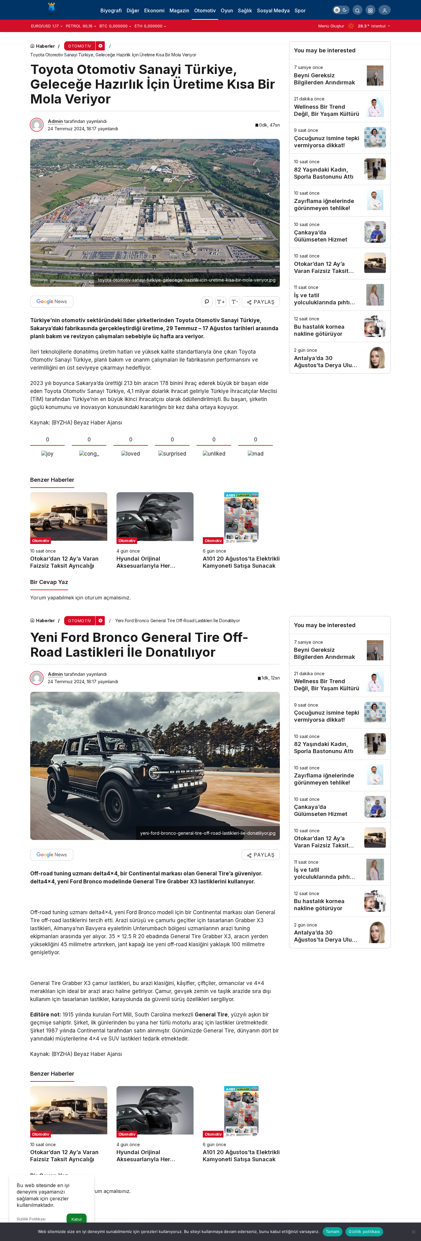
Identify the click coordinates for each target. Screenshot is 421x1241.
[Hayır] (413, 1232)
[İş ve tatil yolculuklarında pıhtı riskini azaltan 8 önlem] (339, 294)
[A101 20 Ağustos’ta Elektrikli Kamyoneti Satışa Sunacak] (241, 530)
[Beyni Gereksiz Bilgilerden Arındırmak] (339, 75)
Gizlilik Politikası (31, 1219)
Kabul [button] (77, 1219)
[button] (370, 10)
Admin (55, 121)
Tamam (332, 1231)
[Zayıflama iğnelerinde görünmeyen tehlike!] (339, 200)
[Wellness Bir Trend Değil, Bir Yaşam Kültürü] (339, 106)
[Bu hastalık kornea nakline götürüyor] (339, 326)
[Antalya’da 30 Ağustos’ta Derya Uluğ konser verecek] (339, 357)
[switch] (341, 10)
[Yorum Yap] (207, 301)
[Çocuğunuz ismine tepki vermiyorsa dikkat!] (339, 137)
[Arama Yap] (357, 10)
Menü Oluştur (331, 25)
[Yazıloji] (53, 9)
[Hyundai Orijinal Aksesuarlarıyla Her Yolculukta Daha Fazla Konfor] (155, 530)
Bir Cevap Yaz (49, 582)
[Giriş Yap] (384, 10)
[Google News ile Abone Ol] (51, 301)
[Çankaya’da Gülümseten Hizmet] (339, 232)
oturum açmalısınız (107, 597)
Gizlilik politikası (364, 1231)
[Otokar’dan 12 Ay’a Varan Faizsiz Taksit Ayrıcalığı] (68, 530)
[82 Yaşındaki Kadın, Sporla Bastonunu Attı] (339, 169)
